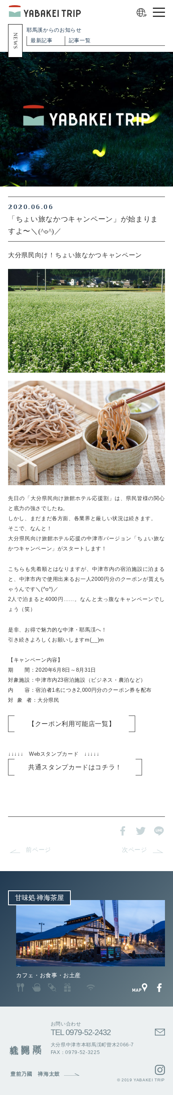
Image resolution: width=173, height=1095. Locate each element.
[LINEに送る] (159, 831)
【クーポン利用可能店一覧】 (71, 723)
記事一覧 (80, 40)
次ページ (134, 850)
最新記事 (42, 40)
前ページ (38, 850)
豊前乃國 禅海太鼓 (35, 1074)
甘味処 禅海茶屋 (39, 898)
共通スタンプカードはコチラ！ (75, 767)
